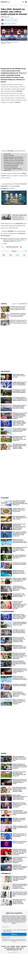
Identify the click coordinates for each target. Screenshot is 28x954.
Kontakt (4, 946)
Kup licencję (18, 241)
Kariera (18, 946)
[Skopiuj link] (17, 255)
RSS (21, 949)
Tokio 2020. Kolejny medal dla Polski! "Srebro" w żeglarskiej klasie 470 (19, 217)
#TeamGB (15, 165)
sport (7, 5)
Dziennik (2, 5)
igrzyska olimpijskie (12, 247)
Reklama (13, 946)
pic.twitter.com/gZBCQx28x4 (10, 167)
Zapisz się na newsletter (10, 23)
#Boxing (11, 165)
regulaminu (19, 929)
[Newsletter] (4, 255)
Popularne (14, 303)
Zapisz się (14, 934)
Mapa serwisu (20, 948)
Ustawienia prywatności (12, 949)
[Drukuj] (11, 255)
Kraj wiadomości (23, 303)
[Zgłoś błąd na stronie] (24, 255)
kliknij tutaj (14, 941)
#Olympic (11, 157)
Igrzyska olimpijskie (13, 5)
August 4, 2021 (7, 170)
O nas (8, 946)
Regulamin (23, 946)
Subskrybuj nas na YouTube (10, 20)
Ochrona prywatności (9, 948)
